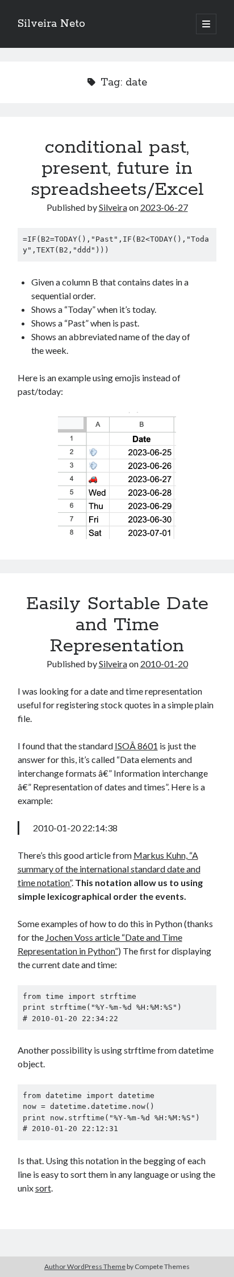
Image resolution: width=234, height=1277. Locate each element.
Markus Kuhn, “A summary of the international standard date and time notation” (109, 869)
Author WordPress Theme (85, 1266)
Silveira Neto (51, 24)
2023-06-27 (164, 207)
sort (43, 1187)
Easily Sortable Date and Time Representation (117, 625)
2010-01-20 (164, 663)
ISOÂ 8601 (136, 745)
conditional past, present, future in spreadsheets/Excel (117, 169)
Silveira (113, 207)
